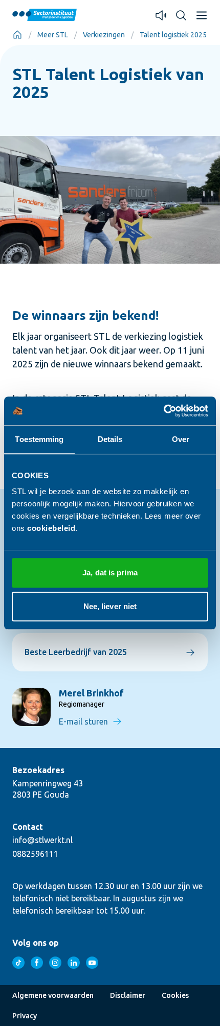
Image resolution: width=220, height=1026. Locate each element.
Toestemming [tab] (39, 439)
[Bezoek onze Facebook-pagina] (37, 963)
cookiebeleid (51, 528)
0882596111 (35, 853)
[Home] (17, 35)
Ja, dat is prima (110, 572)
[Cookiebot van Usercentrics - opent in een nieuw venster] (163, 410)
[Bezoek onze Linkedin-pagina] (74, 963)
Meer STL (52, 35)
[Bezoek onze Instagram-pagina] (55, 963)
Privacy (24, 1016)
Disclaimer (127, 995)
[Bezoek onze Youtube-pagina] (92, 963)
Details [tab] (110, 439)
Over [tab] (180, 439)
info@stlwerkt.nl (42, 840)
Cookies (175, 995)
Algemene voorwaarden (53, 995)
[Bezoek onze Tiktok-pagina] (18, 963)
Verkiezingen (104, 35)
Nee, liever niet (110, 606)
